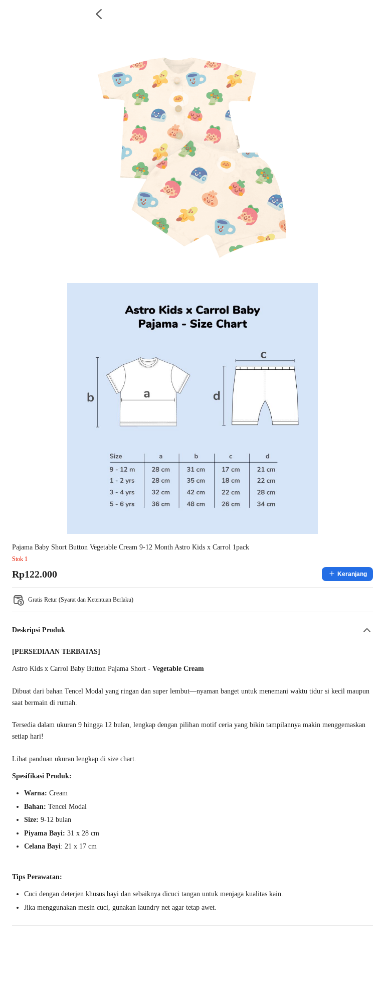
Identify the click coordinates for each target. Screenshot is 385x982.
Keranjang (352, 574)
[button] (192, 630)
